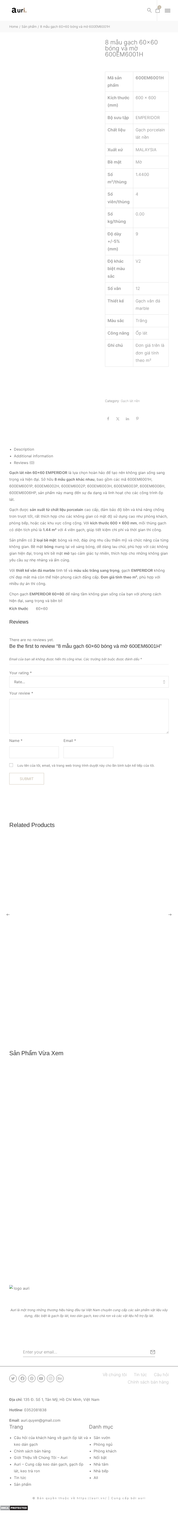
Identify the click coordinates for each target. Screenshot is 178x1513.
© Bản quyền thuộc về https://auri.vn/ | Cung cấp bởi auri (89, 1498)
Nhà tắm (101, 1464)
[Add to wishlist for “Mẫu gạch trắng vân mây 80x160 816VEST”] (154, 1013)
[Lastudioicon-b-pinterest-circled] (31, 1378)
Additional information (33, 456)
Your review (21, 693)
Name (15, 740)
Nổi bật (100, 1457)
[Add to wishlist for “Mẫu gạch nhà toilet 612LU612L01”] (154, 1241)
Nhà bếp (101, 1471)
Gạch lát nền (130, 401)
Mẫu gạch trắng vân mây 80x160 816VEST (44, 1024)
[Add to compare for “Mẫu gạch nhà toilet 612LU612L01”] (164, 1241)
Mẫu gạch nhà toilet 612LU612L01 (37, 1253)
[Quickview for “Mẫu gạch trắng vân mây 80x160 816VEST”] (89, 927)
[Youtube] (41, 1378)
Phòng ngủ (103, 1444)
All (96, 1477)
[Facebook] (22, 1378)
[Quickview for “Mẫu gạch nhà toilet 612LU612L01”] (89, 1156)
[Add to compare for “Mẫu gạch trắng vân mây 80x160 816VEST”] (164, 1013)
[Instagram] (50, 1378)
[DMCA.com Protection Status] (14, 1507)
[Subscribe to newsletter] (152, 1352)
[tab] (91, 449)
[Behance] (60, 1378)
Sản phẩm (29, 26)
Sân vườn (102, 1437)
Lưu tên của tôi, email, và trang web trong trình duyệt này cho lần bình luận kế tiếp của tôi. (86, 765)
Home (13, 26)
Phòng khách (105, 1451)
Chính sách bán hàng (32, 1451)
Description (24, 449)
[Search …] (149, 10)
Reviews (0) (24, 462)
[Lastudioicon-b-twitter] (13, 1378)
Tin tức (20, 1477)
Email (70, 740)
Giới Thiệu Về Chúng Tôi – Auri (40, 1457)
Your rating (20, 672)
